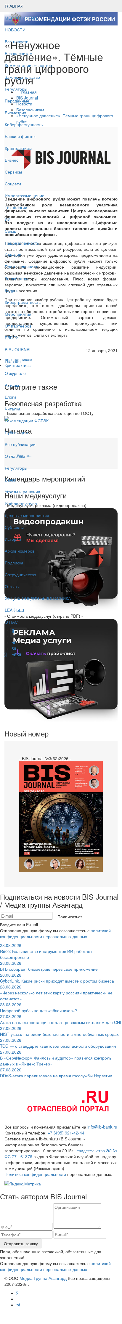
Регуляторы (16, 89)
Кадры (11, 290)
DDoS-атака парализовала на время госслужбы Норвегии (56, 1073)
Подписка (14, 563)
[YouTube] (9, 654)
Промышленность (22, 266)
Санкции (13, 255)
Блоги (10, 397)
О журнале (15, 373)
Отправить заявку (21, 1243)
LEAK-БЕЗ (14, 610)
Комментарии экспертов (28, 65)
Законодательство (22, 77)
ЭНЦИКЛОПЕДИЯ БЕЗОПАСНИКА (38, 598)
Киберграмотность (23, 302)
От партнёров (18, 326)
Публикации (17, 432)
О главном (15, 456)
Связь (10, 231)
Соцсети (13, 184)
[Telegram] (14, 654)
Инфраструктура (21, 503)
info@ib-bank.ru (102, 1127)
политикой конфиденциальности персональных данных (55, 933)
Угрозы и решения (22, 492)
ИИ (8, 219)
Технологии (16, 207)
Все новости (16, 41)
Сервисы (13, 172)
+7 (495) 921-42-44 (66, 1133)
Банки (10, 480)
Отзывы (12, 586)
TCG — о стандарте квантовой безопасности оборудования (58, 1043)
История (13, 539)
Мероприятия (18, 314)
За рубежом (16, 278)
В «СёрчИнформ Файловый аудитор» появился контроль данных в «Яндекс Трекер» (55, 1058)
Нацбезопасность (22, 243)
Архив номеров (19, 551)
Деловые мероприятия (27, 515)
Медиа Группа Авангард (43, 1278)
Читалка (12, 409)
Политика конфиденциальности (35, 1174)
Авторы (12, 385)
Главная (13, 361)
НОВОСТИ (16, 30)
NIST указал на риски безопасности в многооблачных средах (59, 1031)
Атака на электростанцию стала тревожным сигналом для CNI (60, 1019)
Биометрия (15, 112)
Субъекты (14, 527)
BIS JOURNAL (18, 349)
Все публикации (20, 444)
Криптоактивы (18, 148)
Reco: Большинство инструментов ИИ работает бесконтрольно (46, 951)
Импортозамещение (24, 195)
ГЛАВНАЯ (14, 6)
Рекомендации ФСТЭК (27, 420)
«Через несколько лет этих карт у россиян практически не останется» (56, 993)
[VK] (19, 654)
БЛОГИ (12, 338)
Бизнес (11, 160)
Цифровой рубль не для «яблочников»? (38, 1007)
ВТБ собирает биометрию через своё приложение (49, 966)
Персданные (17, 101)
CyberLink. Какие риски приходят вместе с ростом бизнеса (57, 978)
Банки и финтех (20, 136)
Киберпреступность (24, 124)
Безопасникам (19, 53)
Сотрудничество (20, 574)
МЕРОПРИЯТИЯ (21, 18)
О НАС (11, 622)
